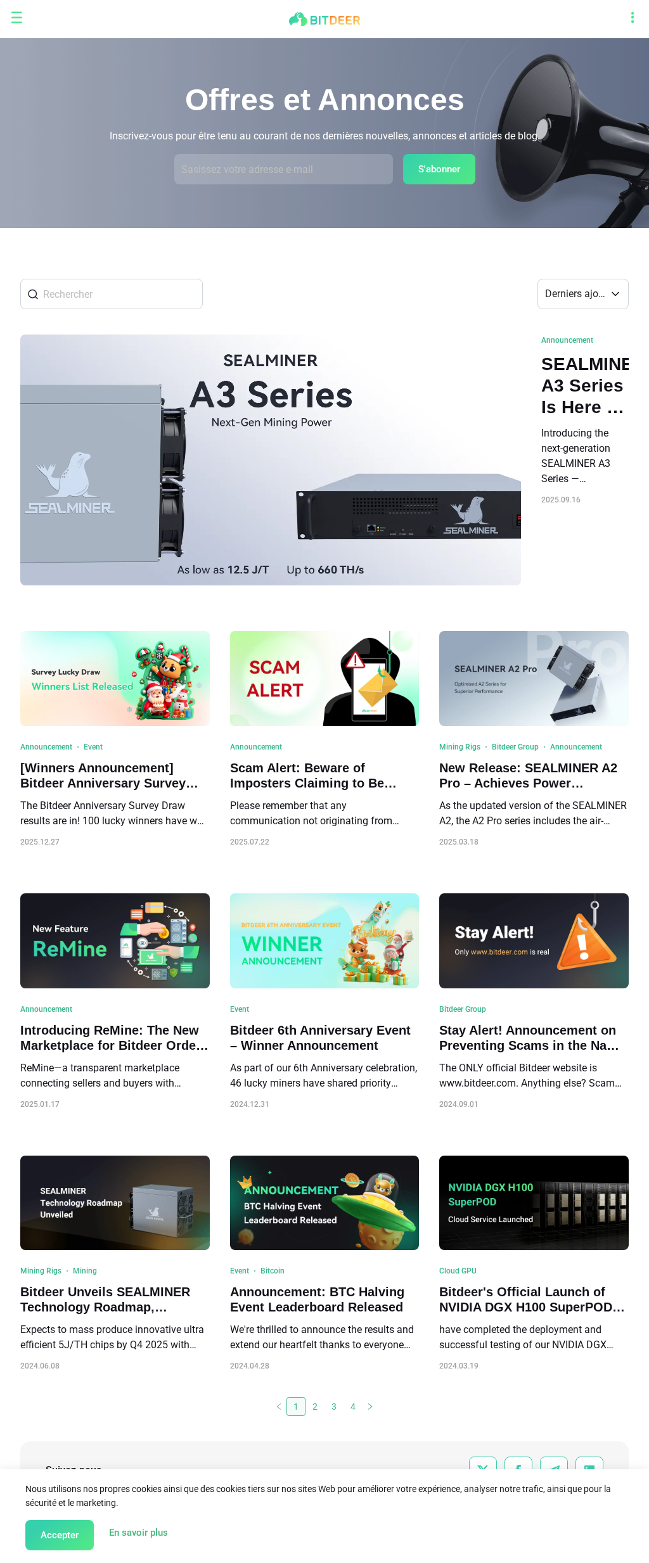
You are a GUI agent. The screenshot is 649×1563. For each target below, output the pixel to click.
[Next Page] (370, 1406)
